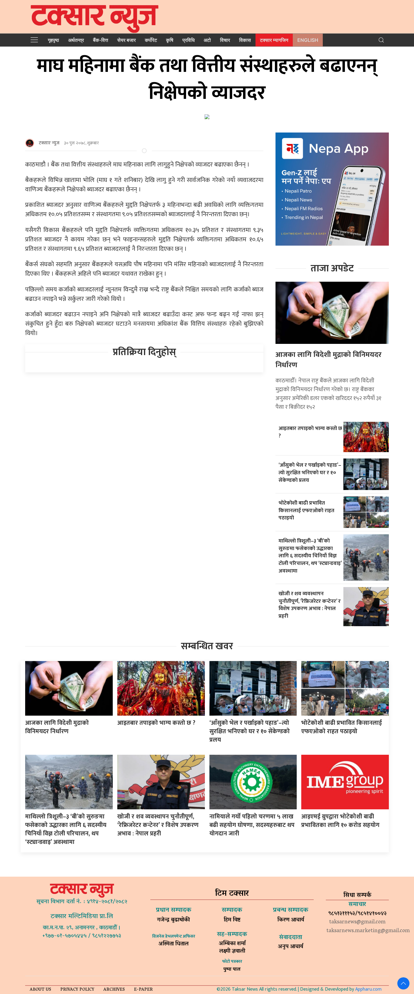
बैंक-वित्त (100, 40)
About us (40, 990)
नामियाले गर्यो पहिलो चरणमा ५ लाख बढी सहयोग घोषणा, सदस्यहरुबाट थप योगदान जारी (252, 825)
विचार (225, 40)
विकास (245, 40)
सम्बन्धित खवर (207, 646)
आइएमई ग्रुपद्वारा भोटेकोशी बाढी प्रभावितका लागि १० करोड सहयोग (340, 820)
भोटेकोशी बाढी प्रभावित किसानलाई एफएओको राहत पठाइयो (306, 510)
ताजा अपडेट (332, 268)
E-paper (143, 990)
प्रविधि (188, 40)
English (307, 40)
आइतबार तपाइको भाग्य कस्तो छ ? (310, 432)
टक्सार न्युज (49, 143)
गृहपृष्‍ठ (53, 40)
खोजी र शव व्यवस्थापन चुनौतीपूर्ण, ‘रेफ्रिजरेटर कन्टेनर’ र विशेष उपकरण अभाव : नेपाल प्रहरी (310, 604)
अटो (207, 40)
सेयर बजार (126, 40)
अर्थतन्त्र (76, 40)
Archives (114, 990)
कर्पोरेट (151, 40)
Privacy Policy (77, 990)
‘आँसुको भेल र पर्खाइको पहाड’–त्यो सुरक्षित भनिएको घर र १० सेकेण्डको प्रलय (310, 472)
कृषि (169, 40)
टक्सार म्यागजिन (274, 40)
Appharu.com (368, 989)
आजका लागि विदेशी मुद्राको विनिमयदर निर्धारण (328, 360)
